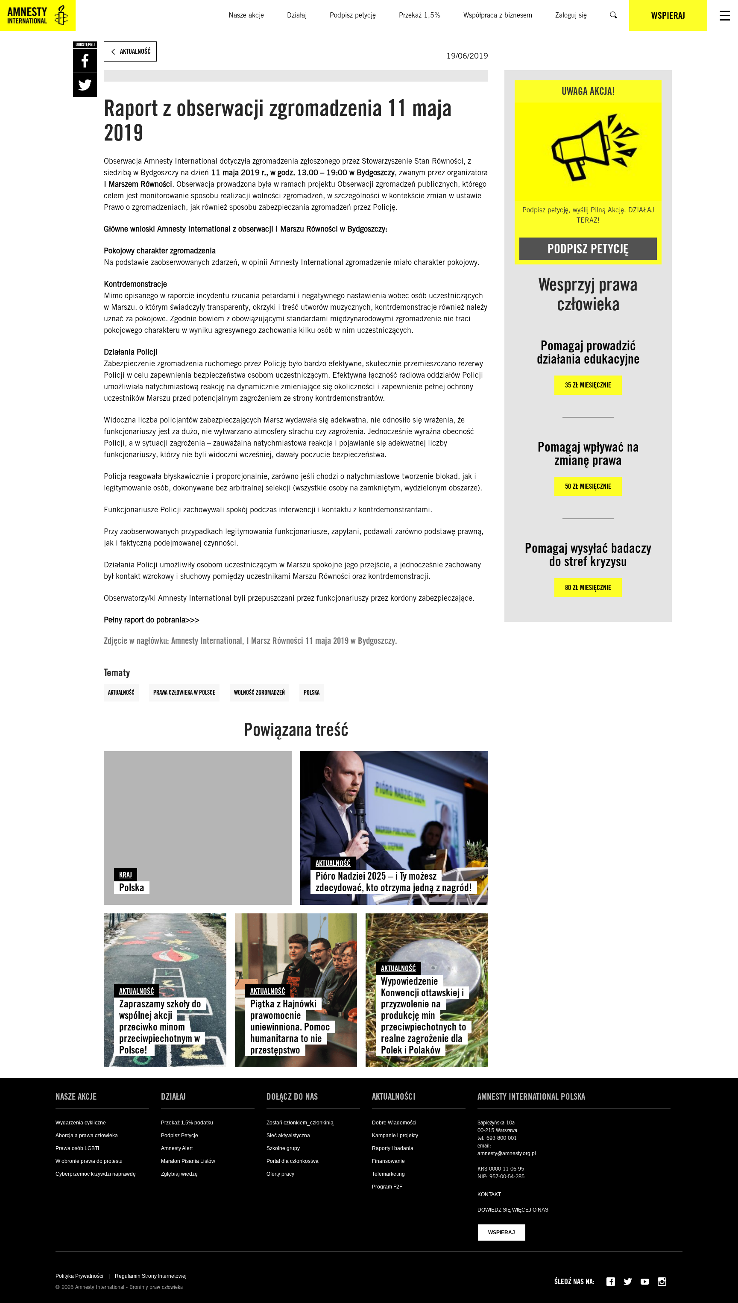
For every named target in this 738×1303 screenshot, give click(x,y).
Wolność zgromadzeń (259, 692)
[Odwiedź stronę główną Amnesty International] (38, 15)
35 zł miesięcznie (588, 385)
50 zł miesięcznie (588, 486)
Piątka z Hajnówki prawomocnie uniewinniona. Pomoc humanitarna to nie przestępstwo (290, 1027)
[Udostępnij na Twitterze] (85, 85)
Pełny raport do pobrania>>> (151, 619)
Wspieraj (501, 1233)
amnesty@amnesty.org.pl (506, 1153)
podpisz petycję (588, 248)
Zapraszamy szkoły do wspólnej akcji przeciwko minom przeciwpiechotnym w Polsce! (160, 1027)
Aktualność (121, 692)
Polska (311, 692)
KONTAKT (489, 1194)
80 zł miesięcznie (588, 588)
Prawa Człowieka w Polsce (184, 692)
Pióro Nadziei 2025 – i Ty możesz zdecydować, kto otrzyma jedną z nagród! (394, 882)
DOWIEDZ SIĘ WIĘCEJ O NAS (512, 1210)
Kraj (125, 874)
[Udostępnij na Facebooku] (85, 61)
